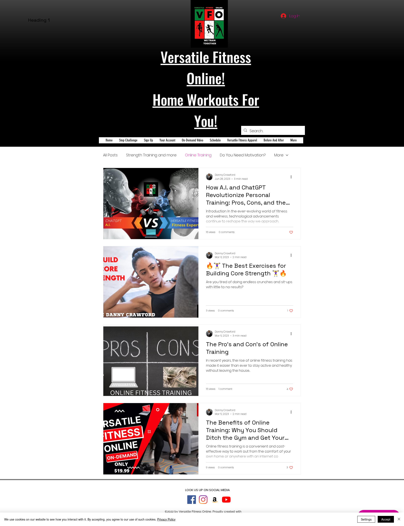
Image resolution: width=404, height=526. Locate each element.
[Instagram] (203, 499)
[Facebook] (191, 499)
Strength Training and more (151, 155)
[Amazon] (214, 499)
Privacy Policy (166, 519)
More (278, 155)
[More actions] (292, 176)
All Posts (110, 155)
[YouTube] (226, 499)
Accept (385, 519)
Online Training (198, 155)
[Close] (398, 519)
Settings (366, 519)
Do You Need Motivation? (243, 155)
